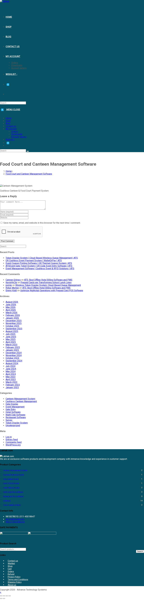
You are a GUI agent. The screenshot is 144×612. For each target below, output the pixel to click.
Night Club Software (15, 414)
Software (7, 501)
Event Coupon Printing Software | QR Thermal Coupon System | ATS (39, 263)
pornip (9, 285)
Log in (9, 437)
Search (140, 551)
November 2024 (14, 355)
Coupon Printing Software (13, 475)
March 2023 (11, 382)
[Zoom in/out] (1, 595)
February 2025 (13, 347)
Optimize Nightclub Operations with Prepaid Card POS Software (51, 290)
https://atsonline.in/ (15, 522)
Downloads (16, 134)
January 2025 (12, 350)
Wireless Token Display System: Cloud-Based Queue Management (48, 285)
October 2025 (12, 326)
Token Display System (17, 422)
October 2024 (12, 358)
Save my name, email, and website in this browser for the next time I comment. (41, 222)
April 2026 (11, 310)
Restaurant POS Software (13, 496)
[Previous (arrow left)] (1, 598)
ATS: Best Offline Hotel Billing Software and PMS (48, 279)
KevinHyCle (11, 282)
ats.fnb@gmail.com (15, 519)
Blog (8, 123)
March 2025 (11, 344)
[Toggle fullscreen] (4, 595)
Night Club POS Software (13, 492)
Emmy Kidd (11, 290)
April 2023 (11, 379)
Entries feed (12, 439)
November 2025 (14, 323)
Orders (14, 131)
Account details (18, 137)
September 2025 (14, 328)
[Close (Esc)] (9, 595)
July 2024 (10, 366)
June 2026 (11, 304)
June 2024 (11, 368)
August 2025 (12, 331)
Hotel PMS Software (11, 487)
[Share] (7, 595)
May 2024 (10, 371)
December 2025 (14, 320)
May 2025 (10, 339)
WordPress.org (13, 445)
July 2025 (10, 334)
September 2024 (14, 360)
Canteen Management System (20, 398)
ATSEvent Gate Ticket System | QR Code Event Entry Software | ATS (39, 266)
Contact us (11, 126)
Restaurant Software (16, 417)
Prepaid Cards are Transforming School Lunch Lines (46, 282)
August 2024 (12, 363)
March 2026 (11, 312)
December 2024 (14, 352)
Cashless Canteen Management (21, 401)
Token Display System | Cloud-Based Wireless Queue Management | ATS (42, 258)
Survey (9, 420)
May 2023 (10, 376)
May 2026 (10, 307)
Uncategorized (13, 425)
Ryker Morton (12, 288)
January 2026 (12, 318)
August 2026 (12, 302)
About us (12, 585)
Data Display (12, 404)
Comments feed (14, 442)
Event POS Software (11, 483)
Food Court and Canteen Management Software (29, 174)
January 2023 (12, 387)
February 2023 (13, 384)
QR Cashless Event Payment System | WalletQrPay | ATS (34, 260)
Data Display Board (11, 479)
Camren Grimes (13, 279)
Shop (8, 120)
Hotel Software (13, 412)
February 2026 (13, 315)
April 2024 (11, 374)
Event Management (15, 406)
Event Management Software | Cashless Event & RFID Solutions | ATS (40, 268)
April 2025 (11, 342)
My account (11, 128)
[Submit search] (28, 151)
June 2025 (11, 336)
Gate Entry (11, 409)
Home (9, 118)
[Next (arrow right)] (4, 598)
